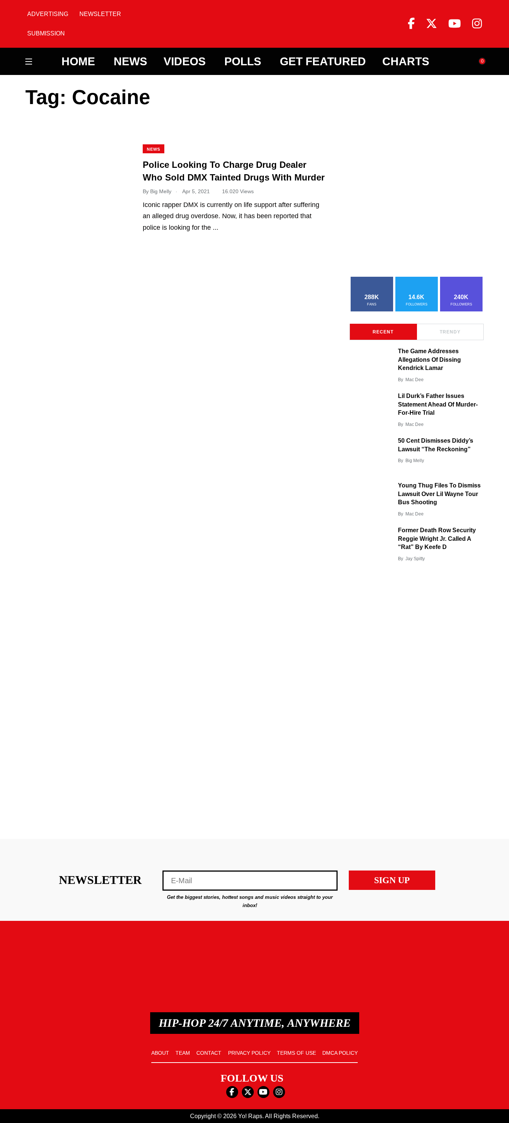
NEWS (153, 149)
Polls (242, 61)
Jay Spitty (415, 558)
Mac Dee (414, 379)
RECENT (383, 332)
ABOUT (160, 1053)
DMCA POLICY (340, 1053)
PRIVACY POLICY (249, 1053)
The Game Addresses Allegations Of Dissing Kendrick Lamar (429, 359)
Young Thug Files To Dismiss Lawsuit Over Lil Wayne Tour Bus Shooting (439, 494)
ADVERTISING (47, 14)
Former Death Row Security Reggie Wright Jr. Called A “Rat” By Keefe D (437, 538)
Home (78, 61)
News (130, 61)
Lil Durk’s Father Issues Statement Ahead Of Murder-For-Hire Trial (438, 404)
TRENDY (450, 332)
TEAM (183, 1053)
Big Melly (414, 460)
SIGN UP (392, 880)
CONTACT (208, 1053)
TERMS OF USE (296, 1053)
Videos (185, 61)
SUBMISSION (46, 33)
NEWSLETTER (100, 14)
